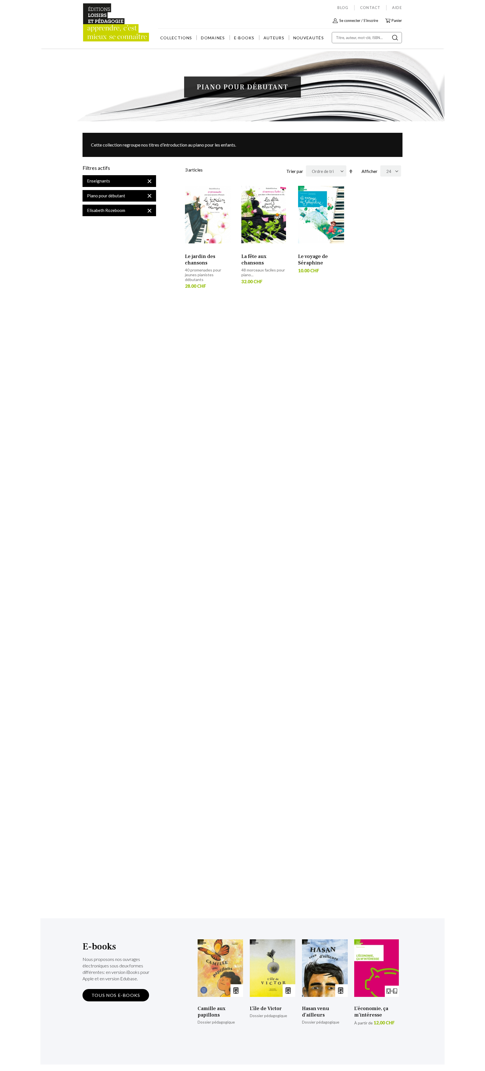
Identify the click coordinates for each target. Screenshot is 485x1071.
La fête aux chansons (253, 259)
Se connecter (349, 20)
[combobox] (367, 37)
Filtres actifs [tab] (96, 168)
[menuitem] (176, 38)
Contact (370, 7)
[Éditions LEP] (104, 22)
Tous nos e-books (115, 995)
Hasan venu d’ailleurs (315, 1011)
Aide (397, 7)
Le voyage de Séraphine (313, 259)
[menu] (242, 38)
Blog (342, 7)
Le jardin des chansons (200, 259)
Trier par (294, 171)
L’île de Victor (266, 1008)
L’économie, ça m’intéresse (371, 1011)
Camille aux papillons (211, 1011)
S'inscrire (370, 20)
